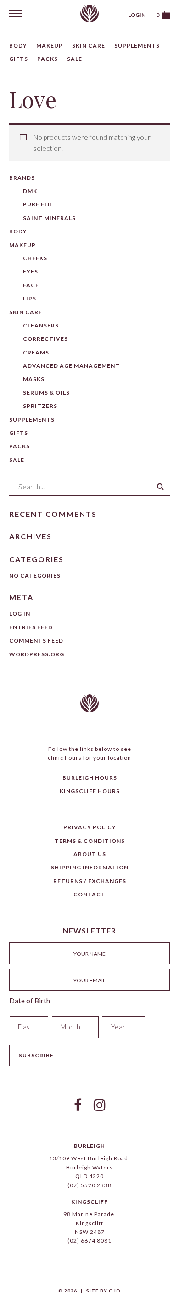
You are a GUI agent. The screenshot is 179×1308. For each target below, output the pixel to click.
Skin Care (88, 45)
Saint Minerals (49, 217)
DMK (30, 191)
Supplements (137, 45)
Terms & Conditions (90, 840)
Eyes (30, 271)
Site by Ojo (103, 1290)
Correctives (45, 338)
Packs (47, 58)
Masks (34, 378)
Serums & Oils (46, 392)
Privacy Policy (89, 827)
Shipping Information (90, 867)
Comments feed (36, 640)
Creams (36, 352)
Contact (89, 894)
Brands (22, 177)
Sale (74, 58)
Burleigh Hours (89, 777)
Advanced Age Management (71, 365)
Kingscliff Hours (90, 791)
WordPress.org (36, 654)
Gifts (18, 58)
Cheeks (35, 258)
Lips (29, 298)
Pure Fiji (37, 204)
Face (31, 285)
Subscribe (36, 1055)
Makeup (49, 45)
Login (136, 14)
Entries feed (31, 627)
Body (18, 45)
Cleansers (41, 325)
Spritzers (40, 405)
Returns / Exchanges (89, 881)
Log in (19, 613)
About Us (89, 854)
